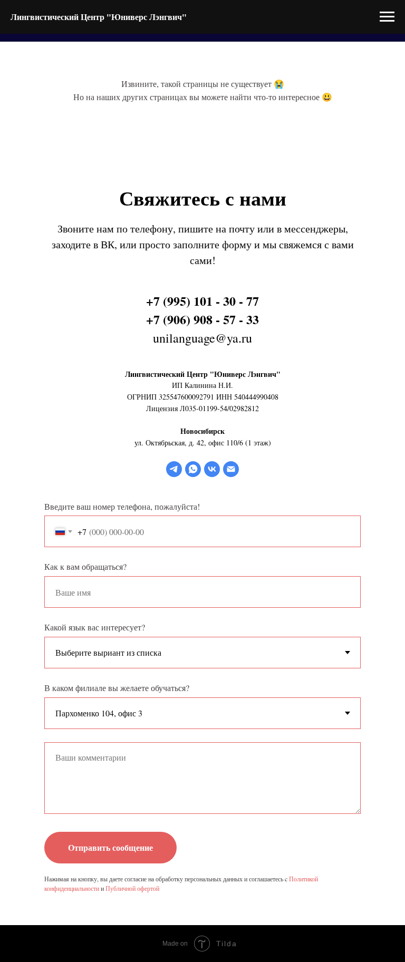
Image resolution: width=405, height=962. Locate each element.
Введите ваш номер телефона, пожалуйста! (122, 506)
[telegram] (174, 469)
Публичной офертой (132, 888)
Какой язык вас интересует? (94, 627)
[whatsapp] (193, 469)
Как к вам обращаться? (85, 566)
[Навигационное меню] (387, 17)
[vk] (212, 469)
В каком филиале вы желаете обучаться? (116, 687)
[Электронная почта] (231, 469)
